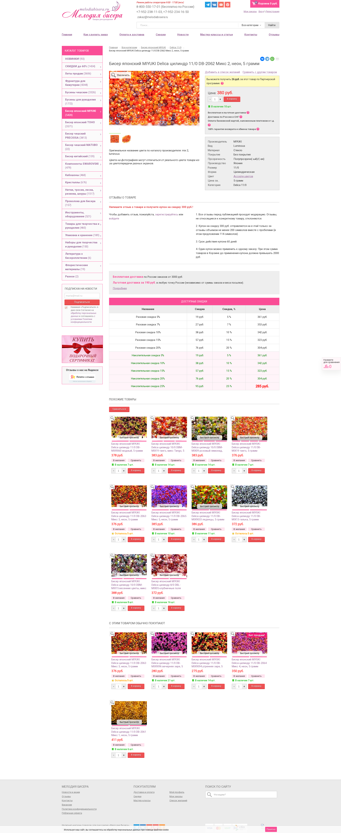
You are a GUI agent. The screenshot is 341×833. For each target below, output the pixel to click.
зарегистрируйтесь (166, 214)
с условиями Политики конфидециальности (83, 319)
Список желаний (178, 800)
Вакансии (67, 804)
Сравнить (331, 363)
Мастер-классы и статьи (216, 34)
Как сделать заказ (95, 34)
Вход (261, 11)
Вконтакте (214, 4)
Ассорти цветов (243, 176)
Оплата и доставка (131, 34)
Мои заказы (250, 11)
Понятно (271, 829)
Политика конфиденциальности (79, 809)
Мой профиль (176, 792)
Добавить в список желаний (222, 72)
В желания (119, 460)
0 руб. (268, 3)
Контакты (67, 800)
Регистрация (272, 11)
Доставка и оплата (144, 792)
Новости (183, 34)
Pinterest (227, 4)
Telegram (208, 4)
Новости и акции (71, 792)
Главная (67, 34)
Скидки (161, 34)
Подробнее (120, 288)
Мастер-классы (142, 800)
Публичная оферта (72, 813)
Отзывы (66, 796)
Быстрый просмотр (129, 437)
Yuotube (221, 4)
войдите (114, 218)
